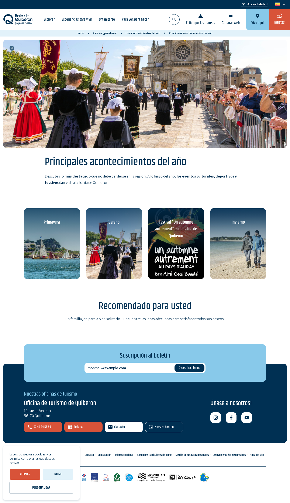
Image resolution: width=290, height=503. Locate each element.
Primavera (52, 222)
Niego (58, 474)
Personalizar (41, 487)
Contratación (104, 455)
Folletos (78, 427)
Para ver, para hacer (135, 20)
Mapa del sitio (257, 455)
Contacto (119, 427)
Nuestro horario (164, 427)
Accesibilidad (254, 4)
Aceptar (25, 474)
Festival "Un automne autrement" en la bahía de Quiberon (176, 229)
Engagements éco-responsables (229, 455)
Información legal (124, 455)
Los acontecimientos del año (143, 33)
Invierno (238, 222)
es (277, 4)
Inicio (81, 33)
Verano (114, 222)
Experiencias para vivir (77, 20)
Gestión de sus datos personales (192, 455)
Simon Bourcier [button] (12, 48)
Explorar (49, 20)
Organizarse (107, 20)
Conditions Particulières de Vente (154, 455)
